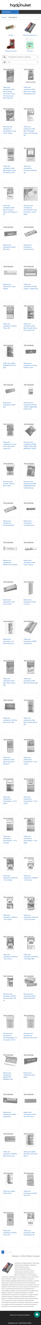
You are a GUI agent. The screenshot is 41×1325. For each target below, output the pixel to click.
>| (10, 1252)
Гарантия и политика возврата (20, 1315)
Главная (3, 17)
